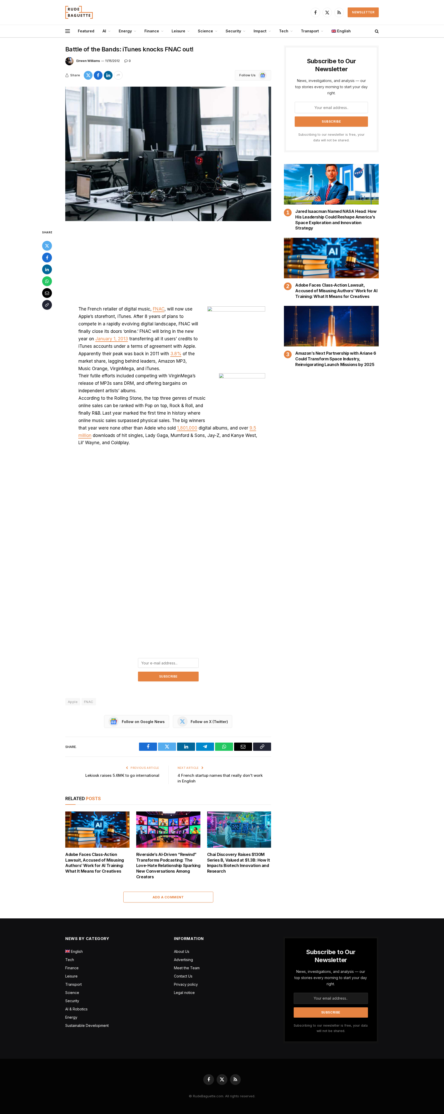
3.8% (175, 353)
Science (205, 31)
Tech (283, 31)
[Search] (376, 31)
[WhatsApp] (47, 281)
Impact (260, 31)
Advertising (183, 959)
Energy (125, 31)
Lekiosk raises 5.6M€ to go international (122, 775)
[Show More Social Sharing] (118, 75)
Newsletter (363, 12)
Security (233, 31)
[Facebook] (47, 257)
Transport (310, 31)
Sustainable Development (87, 1025)
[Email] (47, 293)
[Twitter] (47, 246)
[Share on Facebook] (98, 75)
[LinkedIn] (47, 269)
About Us (181, 951)
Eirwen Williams (88, 61)
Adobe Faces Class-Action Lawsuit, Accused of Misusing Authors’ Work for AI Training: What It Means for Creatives (94, 863)
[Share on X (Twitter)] (88, 75)
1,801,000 (187, 428)
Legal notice (184, 992)
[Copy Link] (47, 305)
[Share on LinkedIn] (108, 75)
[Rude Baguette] (79, 12)
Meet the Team (187, 968)
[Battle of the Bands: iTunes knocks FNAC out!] (168, 154)
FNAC (158, 309)
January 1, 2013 (111, 338)
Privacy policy (186, 984)
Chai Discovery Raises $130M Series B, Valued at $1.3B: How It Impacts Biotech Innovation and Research (238, 863)
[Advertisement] (168, 267)
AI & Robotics (76, 1009)
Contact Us (183, 976)
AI (104, 31)
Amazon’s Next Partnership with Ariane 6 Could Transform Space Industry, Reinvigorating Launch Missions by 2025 (335, 359)
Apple (73, 702)
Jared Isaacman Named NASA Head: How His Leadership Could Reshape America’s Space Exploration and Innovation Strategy (335, 220)
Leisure (178, 31)
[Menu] (67, 31)
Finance (151, 31)
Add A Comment (168, 897)
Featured (86, 31)
